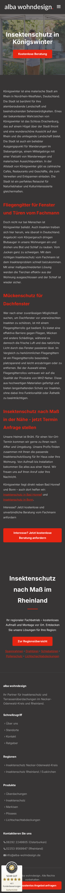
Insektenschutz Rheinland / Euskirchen (31, 771)
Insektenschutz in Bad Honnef (22, 494)
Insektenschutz (15, 800)
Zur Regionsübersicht (32, 641)
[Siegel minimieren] (20, 867)
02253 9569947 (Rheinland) (24, 848)
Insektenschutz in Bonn (18, 499)
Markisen (12, 807)
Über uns (12, 723)
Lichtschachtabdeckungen (42, 656)
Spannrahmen (14, 651)
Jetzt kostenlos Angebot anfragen (35, 885)
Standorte (12, 730)
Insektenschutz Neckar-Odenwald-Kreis (32, 765)
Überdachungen (16, 794)
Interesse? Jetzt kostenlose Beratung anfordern (33, 535)
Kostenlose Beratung (32, 54)
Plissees (11, 813)
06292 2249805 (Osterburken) (26, 842)
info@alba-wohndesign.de (23, 855)
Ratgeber (12, 743)
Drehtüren (32, 651)
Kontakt (11, 736)
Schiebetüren (49, 651)
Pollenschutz (14, 656)
